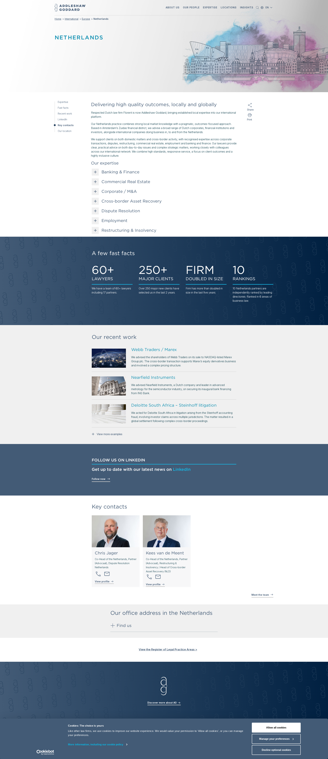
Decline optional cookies (276, 749)
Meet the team (260, 594)
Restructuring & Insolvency (128, 230)
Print (249, 119)
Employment (114, 220)
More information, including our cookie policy (95, 744)
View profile (102, 581)
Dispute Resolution (120, 211)
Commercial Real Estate (125, 181)
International (71, 18)
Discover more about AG (162, 702)
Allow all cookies (276, 727)
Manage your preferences (274, 738)
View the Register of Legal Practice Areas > (168, 649)
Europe (86, 18)
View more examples (108, 433)
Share (249, 109)
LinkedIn (62, 119)
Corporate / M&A (119, 191)
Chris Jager (106, 553)
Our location (64, 131)
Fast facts (63, 107)
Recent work (65, 113)
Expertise (63, 102)
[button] (172, 8)
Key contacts (66, 125)
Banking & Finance (120, 172)
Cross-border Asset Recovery (131, 201)
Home (58, 18)
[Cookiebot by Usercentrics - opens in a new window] (45, 752)
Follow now (99, 478)
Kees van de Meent (165, 553)
